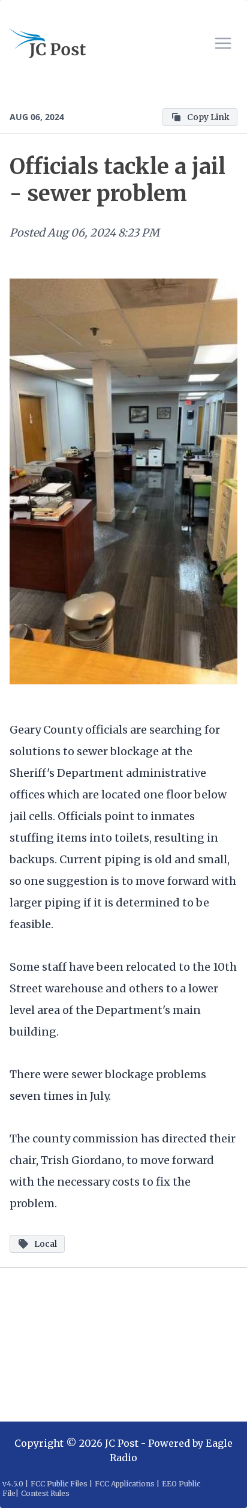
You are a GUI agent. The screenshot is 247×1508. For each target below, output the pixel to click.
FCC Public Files (59, 1483)
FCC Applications (125, 1483)
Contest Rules (45, 1493)
